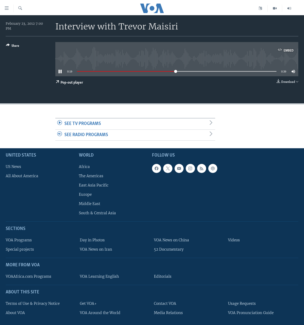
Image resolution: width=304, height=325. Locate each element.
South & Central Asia (97, 213)
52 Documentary (169, 249)
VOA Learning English (99, 276)
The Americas (91, 176)
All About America (22, 176)
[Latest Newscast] (289, 8)
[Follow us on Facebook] (156, 168)
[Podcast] (212, 168)
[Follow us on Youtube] (179, 168)
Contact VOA (165, 303)
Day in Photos (92, 240)
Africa (84, 166)
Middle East (89, 203)
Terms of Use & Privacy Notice (33, 303)
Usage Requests (242, 303)
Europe (85, 194)
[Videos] (275, 8)
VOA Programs (19, 240)
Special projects (20, 249)
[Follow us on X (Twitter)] (167, 168)
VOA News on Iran (96, 249)
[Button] (12, 46)
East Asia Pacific (94, 185)
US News (13, 166)
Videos (234, 240)
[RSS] (201, 168)
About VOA (15, 313)
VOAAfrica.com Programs (28, 276)
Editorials (162, 276)
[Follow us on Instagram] (190, 168)
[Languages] (260, 8)
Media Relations (168, 313)
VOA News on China (171, 240)
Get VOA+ (88, 303)
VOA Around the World (100, 313)
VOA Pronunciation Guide (251, 313)
